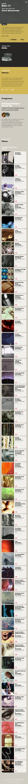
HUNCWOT (16, 782)
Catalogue (4, 3)
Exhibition (14, 39)
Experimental (4, 24)
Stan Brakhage (10, 11)
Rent (22, 39)
